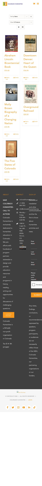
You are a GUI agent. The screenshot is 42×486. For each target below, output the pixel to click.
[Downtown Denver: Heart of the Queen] (30, 43)
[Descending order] (31, 17)
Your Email (33, 263)
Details (16, 77)
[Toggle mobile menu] (38, 4)
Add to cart (7, 78)
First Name (33, 242)
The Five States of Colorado (10, 165)
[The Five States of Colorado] (11, 148)
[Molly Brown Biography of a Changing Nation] (11, 92)
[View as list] (23, 27)
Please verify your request (34, 276)
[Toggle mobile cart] (34, 4)
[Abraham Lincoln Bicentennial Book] (11, 43)
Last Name (33, 253)
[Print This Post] (21, 392)
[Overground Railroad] (30, 93)
